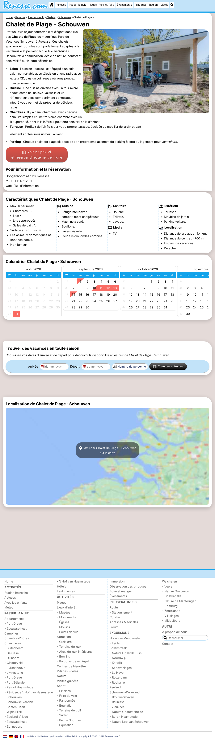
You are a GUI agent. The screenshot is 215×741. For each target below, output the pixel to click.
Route (114, 607)
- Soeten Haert (14, 707)
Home (8, 581)
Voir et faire (106, 4)
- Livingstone (13, 672)
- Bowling (63, 656)
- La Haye (116, 672)
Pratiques (141, 4)
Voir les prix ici (36, 154)
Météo (164, 4)
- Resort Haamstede (18, 687)
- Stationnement (121, 612)
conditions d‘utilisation (37, 736)
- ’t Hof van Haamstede (73, 581)
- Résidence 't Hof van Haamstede (28, 692)
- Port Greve (13, 623)
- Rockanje (117, 682)
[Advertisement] (107, 330)
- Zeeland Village (16, 716)
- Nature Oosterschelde (126, 712)
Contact (167, 643)
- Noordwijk (118, 658)
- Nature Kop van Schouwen (129, 721)
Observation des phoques (128, 586)
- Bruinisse (117, 702)
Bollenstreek (118, 648)
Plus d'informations (26, 185)
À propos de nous (174, 632)
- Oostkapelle (171, 596)
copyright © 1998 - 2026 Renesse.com (98, 736)
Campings (11, 633)
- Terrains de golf (69, 710)
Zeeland (115, 687)
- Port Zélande (14, 682)
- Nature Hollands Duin (126, 653)
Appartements (14, 618)
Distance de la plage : (179, 233)
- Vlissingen (170, 616)
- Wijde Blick (13, 712)
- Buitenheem (13, 648)
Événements (124, 4)
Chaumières (12, 643)
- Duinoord (12, 658)
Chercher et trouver (171, 366)
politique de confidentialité (63, 736)
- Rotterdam (118, 677)
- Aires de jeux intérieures (75, 651)
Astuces (10, 597)
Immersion (117, 581)
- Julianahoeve (14, 668)
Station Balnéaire (16, 592)
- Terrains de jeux (69, 646)
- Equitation (65, 725)
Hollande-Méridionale (125, 638)
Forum (114, 627)
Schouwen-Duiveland (125, 692)
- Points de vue (67, 632)
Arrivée (33, 366)
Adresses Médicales (124, 622)
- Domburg (170, 606)
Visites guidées (67, 681)
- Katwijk (116, 662)
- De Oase (11, 653)
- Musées (63, 612)
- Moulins (63, 627)
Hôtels (61, 586)
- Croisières (65, 642)
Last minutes (66, 591)
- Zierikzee (117, 707)
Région (153, 4)
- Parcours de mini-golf (73, 661)
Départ (75, 366)
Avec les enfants (16, 602)
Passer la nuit (77, 4)
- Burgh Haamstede (124, 716)
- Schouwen (13, 697)
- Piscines (64, 691)
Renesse (61, 4)
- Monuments (66, 617)
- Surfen (62, 715)
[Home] (51, 5)
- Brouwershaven (122, 697)
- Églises (63, 622)
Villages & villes (67, 671)
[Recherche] (172, 5)
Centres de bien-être (71, 666)
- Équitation (65, 705)
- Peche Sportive (69, 720)
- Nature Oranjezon (175, 591)
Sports (61, 686)
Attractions (64, 636)
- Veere (167, 586)
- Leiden (115, 643)
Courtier (115, 617)
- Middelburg (171, 620)
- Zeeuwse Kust (15, 628)
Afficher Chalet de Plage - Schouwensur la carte (109, 450)
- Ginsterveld (13, 662)
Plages (92, 4)
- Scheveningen (121, 668)
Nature (61, 676)
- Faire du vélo (67, 695)
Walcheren (169, 581)
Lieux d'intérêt (66, 607)
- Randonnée (66, 700)
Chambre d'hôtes (16, 638)
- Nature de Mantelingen (179, 601)
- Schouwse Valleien (18, 702)
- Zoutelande (171, 610)
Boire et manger (121, 591)
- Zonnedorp (13, 726)
